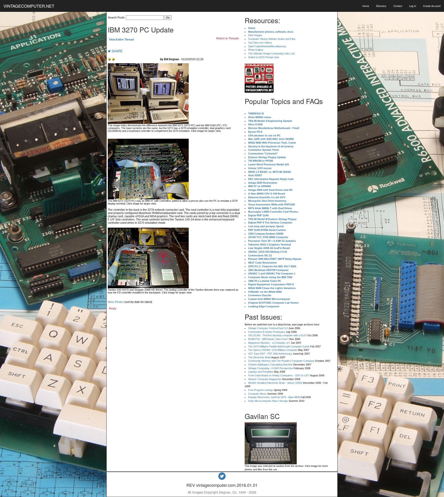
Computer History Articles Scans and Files (272, 39)
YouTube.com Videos (260, 42)
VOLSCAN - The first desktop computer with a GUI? (277, 335)
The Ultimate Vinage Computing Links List (271, 53)
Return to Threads (227, 38)
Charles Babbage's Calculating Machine (270, 364)
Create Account (432, 6)
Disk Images (255, 35)
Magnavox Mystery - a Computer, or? (269, 342)
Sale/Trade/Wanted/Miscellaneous (267, 46)
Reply (112, 308)
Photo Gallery (255, 49)
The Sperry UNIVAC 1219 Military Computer (272, 350)
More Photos (116, 302)
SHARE (117, 51)
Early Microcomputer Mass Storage (268, 400)
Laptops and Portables (260, 371)
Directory (381, 6)
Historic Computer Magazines (264, 379)
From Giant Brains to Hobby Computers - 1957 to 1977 (279, 375)
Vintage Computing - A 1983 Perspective (270, 368)
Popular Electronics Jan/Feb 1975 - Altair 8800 (274, 397)
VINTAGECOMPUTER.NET (28, 6)
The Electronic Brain (259, 357)
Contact (397, 6)
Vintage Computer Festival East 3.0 (268, 328)
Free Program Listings (260, 390)
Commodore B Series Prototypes (266, 331)
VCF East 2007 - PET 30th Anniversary (270, 353)
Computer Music (257, 393)
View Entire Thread (121, 39)
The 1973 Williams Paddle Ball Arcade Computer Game (278, 346)
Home (365, 6)
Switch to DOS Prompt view (263, 57)
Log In (412, 6)
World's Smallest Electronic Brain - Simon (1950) (275, 382)
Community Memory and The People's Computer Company (281, 360)
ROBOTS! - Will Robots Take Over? (268, 339)
